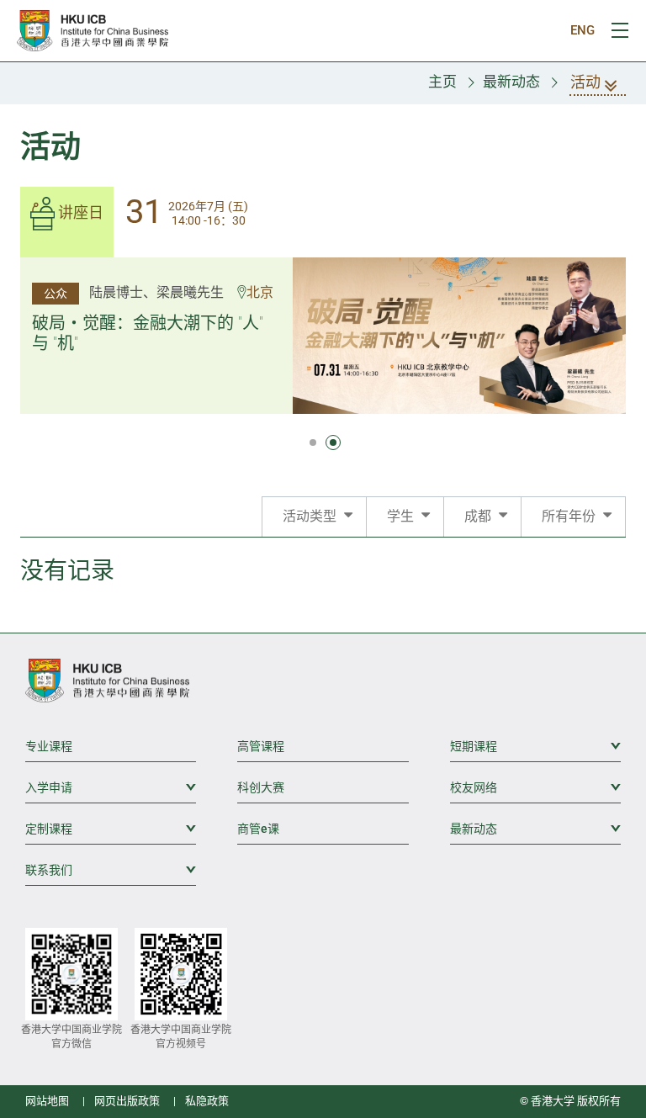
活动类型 (309, 516)
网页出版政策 (127, 1100)
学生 (400, 516)
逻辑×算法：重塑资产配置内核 (145, 342)
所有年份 (569, 516)
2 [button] (333, 442)
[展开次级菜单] (608, 745)
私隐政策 (207, 1100)
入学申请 (110, 787)
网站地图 (47, 1100)
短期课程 (535, 746)
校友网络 (535, 787)
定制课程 (110, 828)
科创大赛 (260, 787)
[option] (323, 300)
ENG (582, 30)
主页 (442, 81)
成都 (477, 516)
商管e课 (258, 828)
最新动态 (511, 81)
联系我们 (110, 870)
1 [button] (313, 442)
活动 (585, 82)
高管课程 (260, 746)
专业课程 (48, 746)
